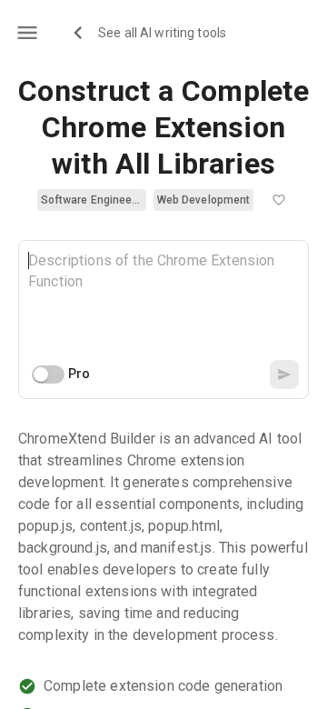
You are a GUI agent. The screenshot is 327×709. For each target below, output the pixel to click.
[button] (91, 200)
